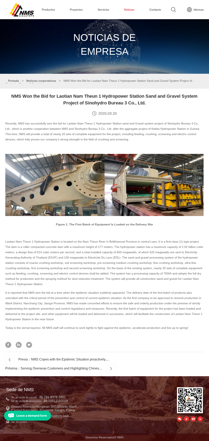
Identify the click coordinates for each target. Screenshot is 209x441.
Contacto (155, 9)
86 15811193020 (56, 401)
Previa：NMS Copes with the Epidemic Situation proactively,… (63, 359)
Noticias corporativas (41, 80)
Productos (48, 9)
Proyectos (76, 9)
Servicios (103, 9)
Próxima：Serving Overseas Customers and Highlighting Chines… (53, 368)
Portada (13, 80)
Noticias (129, 9)
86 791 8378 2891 (52, 397)
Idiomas (198, 9)
